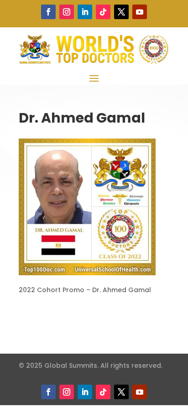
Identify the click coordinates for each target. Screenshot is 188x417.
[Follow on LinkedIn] (85, 12)
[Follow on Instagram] (66, 12)
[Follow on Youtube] (139, 12)
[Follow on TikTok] (103, 12)
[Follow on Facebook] (48, 12)
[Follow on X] (121, 12)
